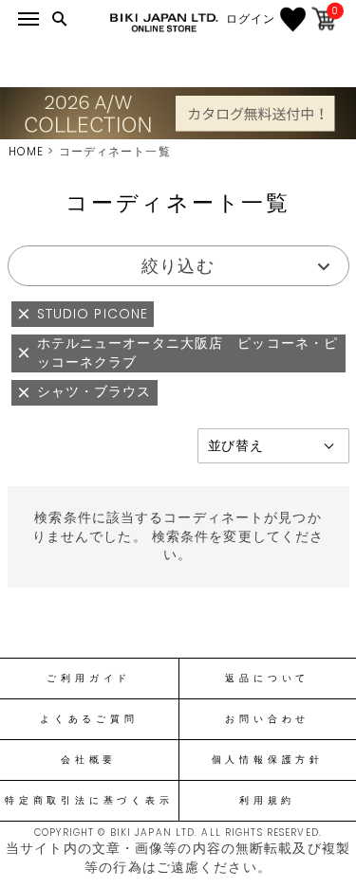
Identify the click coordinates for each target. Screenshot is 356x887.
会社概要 (89, 760)
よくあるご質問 (89, 719)
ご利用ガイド (89, 678)
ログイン (250, 19)
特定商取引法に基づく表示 (89, 800)
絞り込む (177, 266)
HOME (26, 151)
